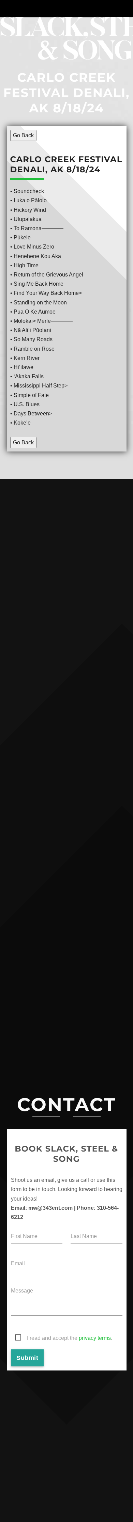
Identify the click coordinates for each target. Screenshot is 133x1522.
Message (22, 1291)
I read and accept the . (69, 1338)
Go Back (23, 135)
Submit (27, 1357)
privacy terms (95, 1338)
